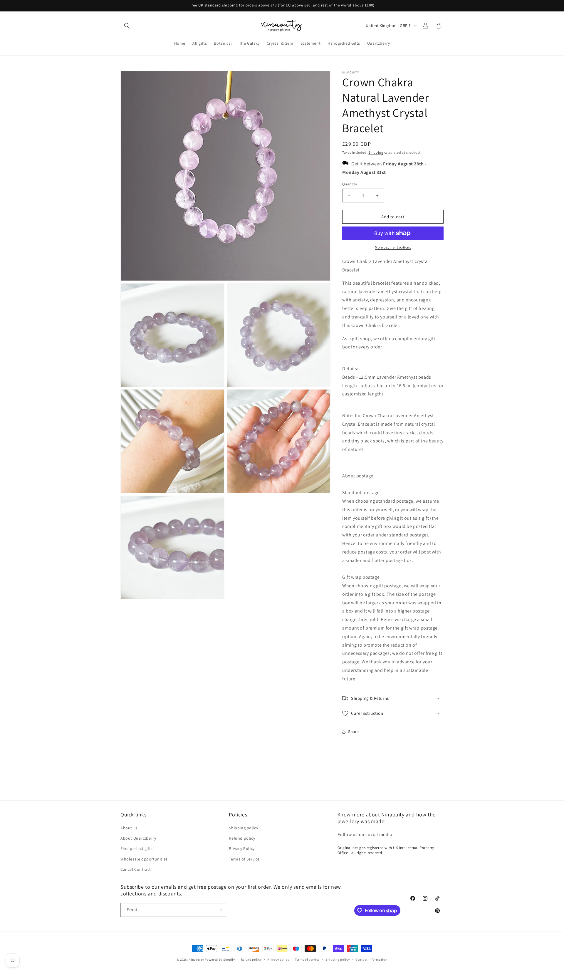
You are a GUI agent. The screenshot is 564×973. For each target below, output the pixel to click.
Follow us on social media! (366, 834)
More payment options (393, 247)
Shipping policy (243, 828)
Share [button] (353, 731)
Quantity (349, 184)
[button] (126, 25)
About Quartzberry (138, 838)
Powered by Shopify (220, 959)
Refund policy (242, 838)
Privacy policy (278, 959)
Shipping (375, 152)
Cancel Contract (135, 869)
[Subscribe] (219, 910)
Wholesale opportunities (144, 859)
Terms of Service (244, 859)
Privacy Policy (241, 848)
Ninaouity (196, 959)
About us (129, 828)
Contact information (371, 959)
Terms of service (307, 959)
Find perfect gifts (136, 848)
